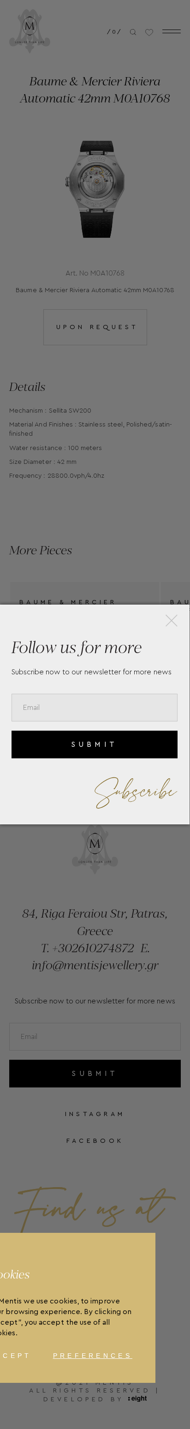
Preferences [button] (92, 1355)
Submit (94, 744)
